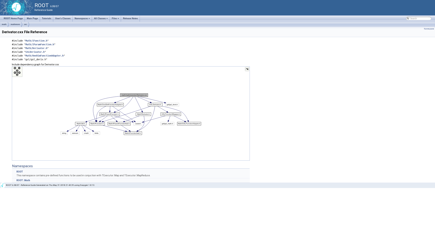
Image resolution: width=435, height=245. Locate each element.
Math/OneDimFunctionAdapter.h (44, 55)
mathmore (15, 24)
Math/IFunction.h (36, 40)
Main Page (32, 18)
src (25, 24)
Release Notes (130, 18)
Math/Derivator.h (36, 48)
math (4, 24)
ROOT (19, 171)
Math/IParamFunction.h (39, 44)
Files (115, 19)
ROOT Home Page (13, 18)
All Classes (101, 19)
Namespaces (82, 19)
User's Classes (63, 18)
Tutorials (46, 18)
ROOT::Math (23, 180)
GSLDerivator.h (35, 52)
